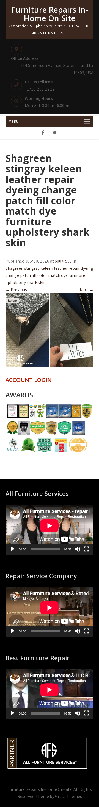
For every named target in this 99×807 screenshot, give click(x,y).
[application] (50, 530)
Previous (16, 290)
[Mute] (77, 549)
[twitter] (54, 133)
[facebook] (42, 133)
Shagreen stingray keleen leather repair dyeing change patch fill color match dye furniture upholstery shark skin (49, 275)
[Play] (12, 549)
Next (87, 290)
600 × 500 (63, 261)
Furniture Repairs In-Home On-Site (49, 13)
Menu (13, 121)
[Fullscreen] (86, 549)
